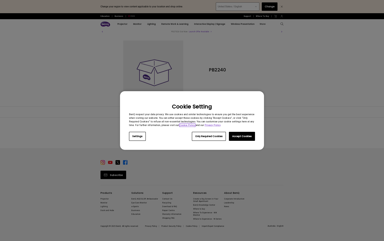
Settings (137, 136)
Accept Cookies (242, 136)
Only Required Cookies (209, 136)
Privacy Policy (212, 125)
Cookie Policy (187, 125)
